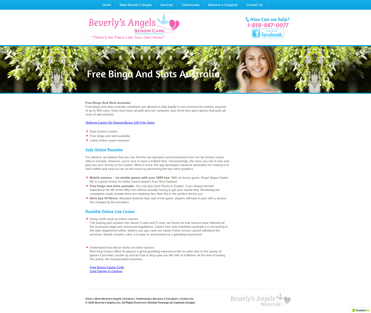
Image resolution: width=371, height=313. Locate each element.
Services (166, 5)
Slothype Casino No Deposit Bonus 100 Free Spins (120, 122)
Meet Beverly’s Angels (136, 5)
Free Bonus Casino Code (107, 267)
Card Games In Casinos (106, 271)
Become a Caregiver (223, 5)
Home (106, 5)
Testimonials (190, 5)
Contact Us (254, 5)
